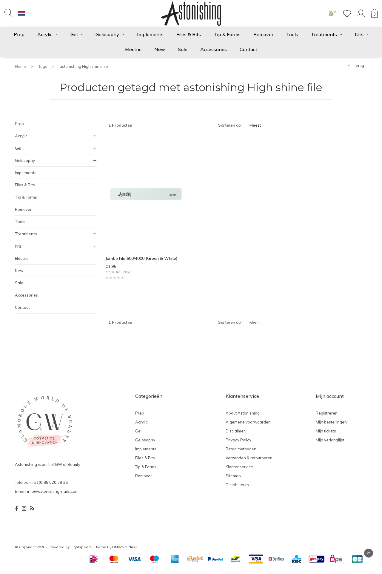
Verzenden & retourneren (249, 457)
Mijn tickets (326, 431)
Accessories (213, 49)
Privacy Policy (238, 440)
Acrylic (45, 34)
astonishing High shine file (84, 66)
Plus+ (132, 547)
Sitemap (233, 475)
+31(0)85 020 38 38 (50, 482)
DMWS (118, 547)
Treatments (324, 34)
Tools (292, 34)
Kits (359, 34)
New (159, 49)
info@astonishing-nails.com (52, 491)
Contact (248, 49)
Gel (74, 34)
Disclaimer (235, 431)
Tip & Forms (227, 34)
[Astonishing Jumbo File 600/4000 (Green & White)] (146, 193)
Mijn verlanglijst (330, 440)
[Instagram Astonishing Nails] (24, 508)
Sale (182, 49)
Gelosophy (107, 34)
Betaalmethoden (241, 448)
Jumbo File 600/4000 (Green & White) (141, 258)
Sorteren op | (230, 125)
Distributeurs (237, 484)
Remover (263, 34)
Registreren (327, 413)
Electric (133, 49)
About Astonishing (243, 413)
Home (20, 66)
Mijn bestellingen (331, 422)
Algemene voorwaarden (248, 422)
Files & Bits (188, 34)
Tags (42, 66)
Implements (150, 34)
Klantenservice (239, 466)
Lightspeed (80, 547)
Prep (19, 34)
